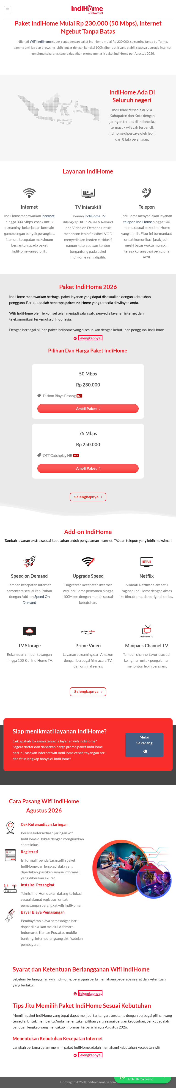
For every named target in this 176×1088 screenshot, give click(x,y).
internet (48, 215)
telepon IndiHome (137, 221)
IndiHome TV (95, 216)
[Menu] (7, 9)
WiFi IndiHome (41, 41)
